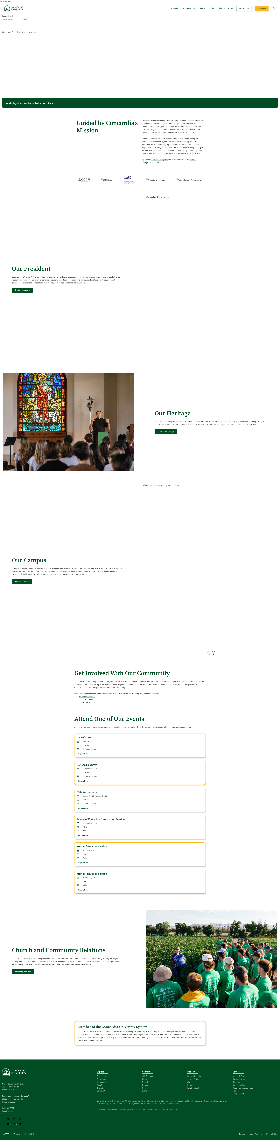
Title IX (235, 1091)
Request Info (244, 8)
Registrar (236, 1082)
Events (145, 1091)
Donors (190, 1085)
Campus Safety (239, 1094)
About (99, 1085)
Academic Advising (240, 1076)
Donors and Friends (87, 702)
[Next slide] (213, 653)
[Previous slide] (209, 653)
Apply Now (262, 8)
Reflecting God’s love (23, 971)
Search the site (8, 16)
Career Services (239, 1079)
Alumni (190, 1082)
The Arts (100, 1088)
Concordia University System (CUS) (130, 1031)
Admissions (101, 1079)
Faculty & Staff (193, 1088)
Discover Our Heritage (166, 432)
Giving (144, 1079)
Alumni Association (87, 696)
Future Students (194, 1076)
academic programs (159, 159)
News (144, 1088)
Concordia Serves (86, 699)
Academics (101, 1076)
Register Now (83, 754)
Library (145, 1085)
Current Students (194, 1079)
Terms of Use (260, 1134)
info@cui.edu (7, 1111)
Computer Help (239, 1085)
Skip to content (6, 1)
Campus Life (102, 1082)
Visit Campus (147, 1076)
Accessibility (272, 1134)
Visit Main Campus (22, 581)
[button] (274, 8)
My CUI (145, 1082)
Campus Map (102, 1091)
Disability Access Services (243, 1088)
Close (25, 19)
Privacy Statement (246, 1134)
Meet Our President (22, 290)
